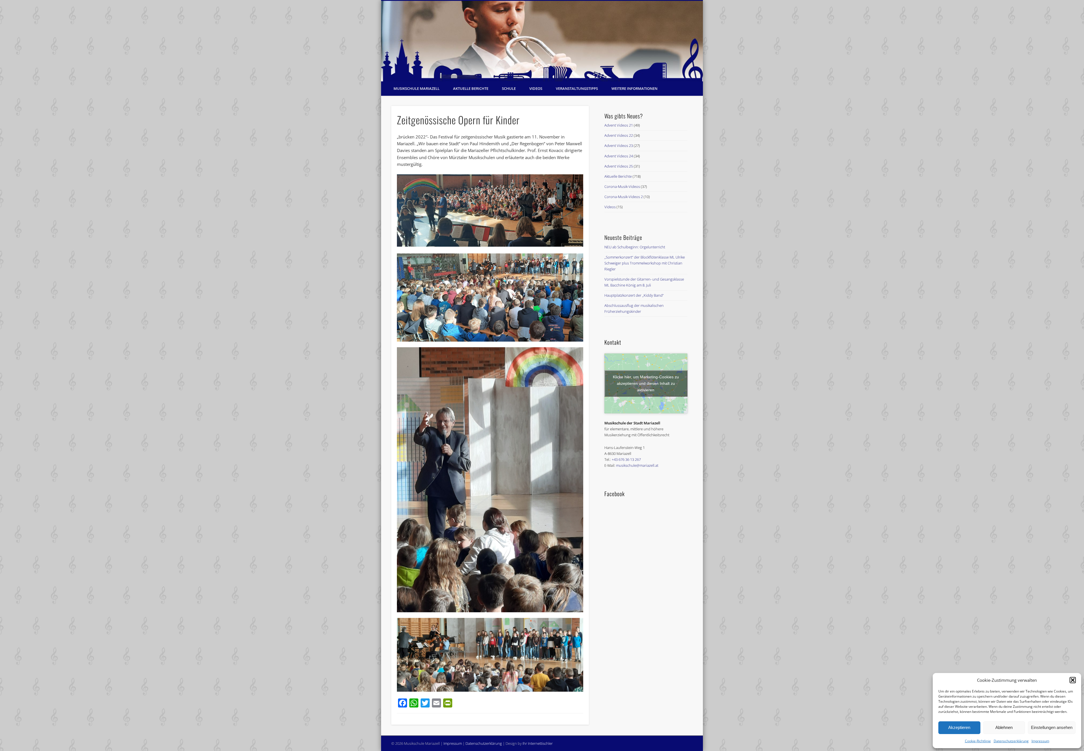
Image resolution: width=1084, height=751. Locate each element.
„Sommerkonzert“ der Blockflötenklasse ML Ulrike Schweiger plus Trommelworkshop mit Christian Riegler (644, 263)
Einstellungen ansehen (1051, 727)
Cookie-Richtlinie (978, 741)
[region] (542, 41)
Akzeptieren (959, 727)
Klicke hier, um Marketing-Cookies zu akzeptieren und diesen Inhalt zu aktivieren (646, 383)
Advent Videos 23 (618, 145)
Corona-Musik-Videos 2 (623, 196)
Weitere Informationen (634, 88)
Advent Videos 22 (618, 135)
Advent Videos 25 (618, 166)
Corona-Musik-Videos (622, 186)
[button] (1073, 680)
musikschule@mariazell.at (637, 465)
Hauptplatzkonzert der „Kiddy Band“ (634, 295)
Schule (509, 88)
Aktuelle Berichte (470, 88)
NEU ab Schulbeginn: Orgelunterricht (634, 246)
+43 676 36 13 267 (626, 459)
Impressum (1040, 741)
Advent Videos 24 (618, 156)
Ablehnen (1004, 727)
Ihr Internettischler (538, 743)
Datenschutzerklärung (1011, 741)
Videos (535, 88)
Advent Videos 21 (618, 125)
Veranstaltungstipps (577, 88)
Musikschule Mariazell (417, 88)
